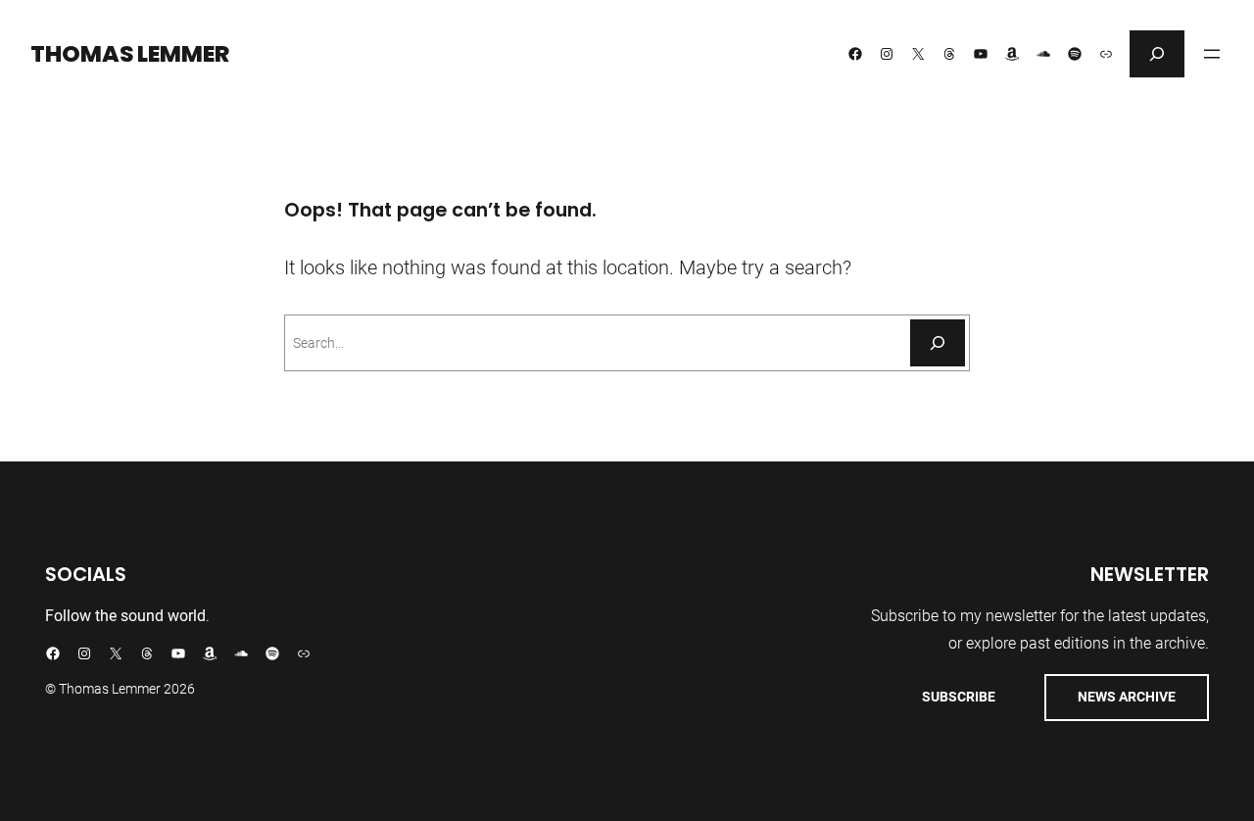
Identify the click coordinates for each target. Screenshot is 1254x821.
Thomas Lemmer (129, 53)
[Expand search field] (1157, 53)
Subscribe (958, 696)
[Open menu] (1212, 54)
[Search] (937, 342)
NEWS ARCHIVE (1127, 696)
